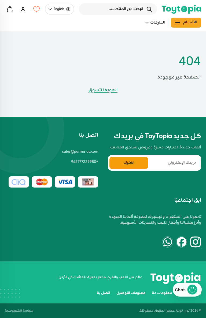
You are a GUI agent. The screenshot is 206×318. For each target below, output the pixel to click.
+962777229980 (84, 162)
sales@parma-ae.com (80, 152)
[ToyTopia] (181, 9)
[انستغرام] (195, 242)
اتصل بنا (103, 293)
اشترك (128, 163)
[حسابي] (23, 9)
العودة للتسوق (103, 90)
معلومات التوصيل (130, 293)
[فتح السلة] (9, 9)
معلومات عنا (162, 293)
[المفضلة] (36, 9)
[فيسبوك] (181, 242)
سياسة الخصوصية (19, 311)
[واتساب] (167, 242)
